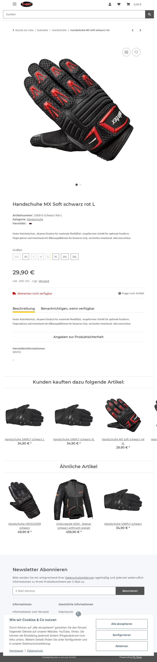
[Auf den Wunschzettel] (136, 52)
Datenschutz (35, 650)
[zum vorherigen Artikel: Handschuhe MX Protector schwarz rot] (133, 30)
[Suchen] (149, 14)
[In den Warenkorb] (16, 43)
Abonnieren (130, 591)
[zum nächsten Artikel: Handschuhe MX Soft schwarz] (140, 30)
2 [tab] (80, 185)
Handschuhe (35, 219)
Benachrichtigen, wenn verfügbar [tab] (68, 308)
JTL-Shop (137, 657)
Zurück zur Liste (24, 30)
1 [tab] (76, 185)
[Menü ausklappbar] (14, 2)
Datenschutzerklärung (79, 577)
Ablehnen (121, 646)
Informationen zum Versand (31, 612)
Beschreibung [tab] (24, 308)
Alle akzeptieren (121, 623)
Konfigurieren (122, 635)
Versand (44, 281)
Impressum (16, 650)
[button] (109, 4)
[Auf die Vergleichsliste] (126, 52)
